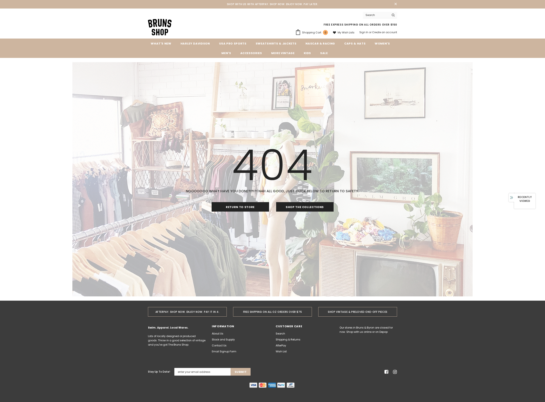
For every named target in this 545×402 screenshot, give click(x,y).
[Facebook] (385, 372)
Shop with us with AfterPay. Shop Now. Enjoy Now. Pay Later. (272, 4)
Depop (383, 332)
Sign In (364, 32)
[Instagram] (394, 372)
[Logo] (160, 26)
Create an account (384, 32)
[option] (187, 312)
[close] (395, 4)
